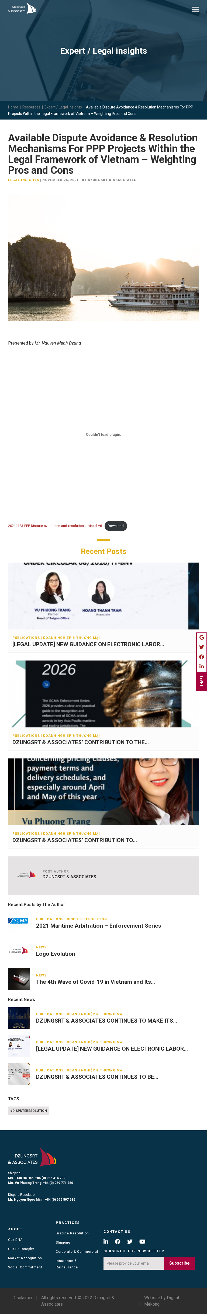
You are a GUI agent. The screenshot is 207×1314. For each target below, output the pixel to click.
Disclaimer (22, 1297)
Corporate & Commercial (77, 1252)
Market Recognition (25, 1258)
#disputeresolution (28, 1111)
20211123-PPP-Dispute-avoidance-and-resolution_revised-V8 (55, 526)
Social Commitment (25, 1267)
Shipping (63, 1242)
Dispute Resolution (72, 1233)
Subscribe (179, 1263)
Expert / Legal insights (63, 107)
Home (13, 107)
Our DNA (15, 1240)
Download (116, 526)
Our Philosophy (21, 1249)
